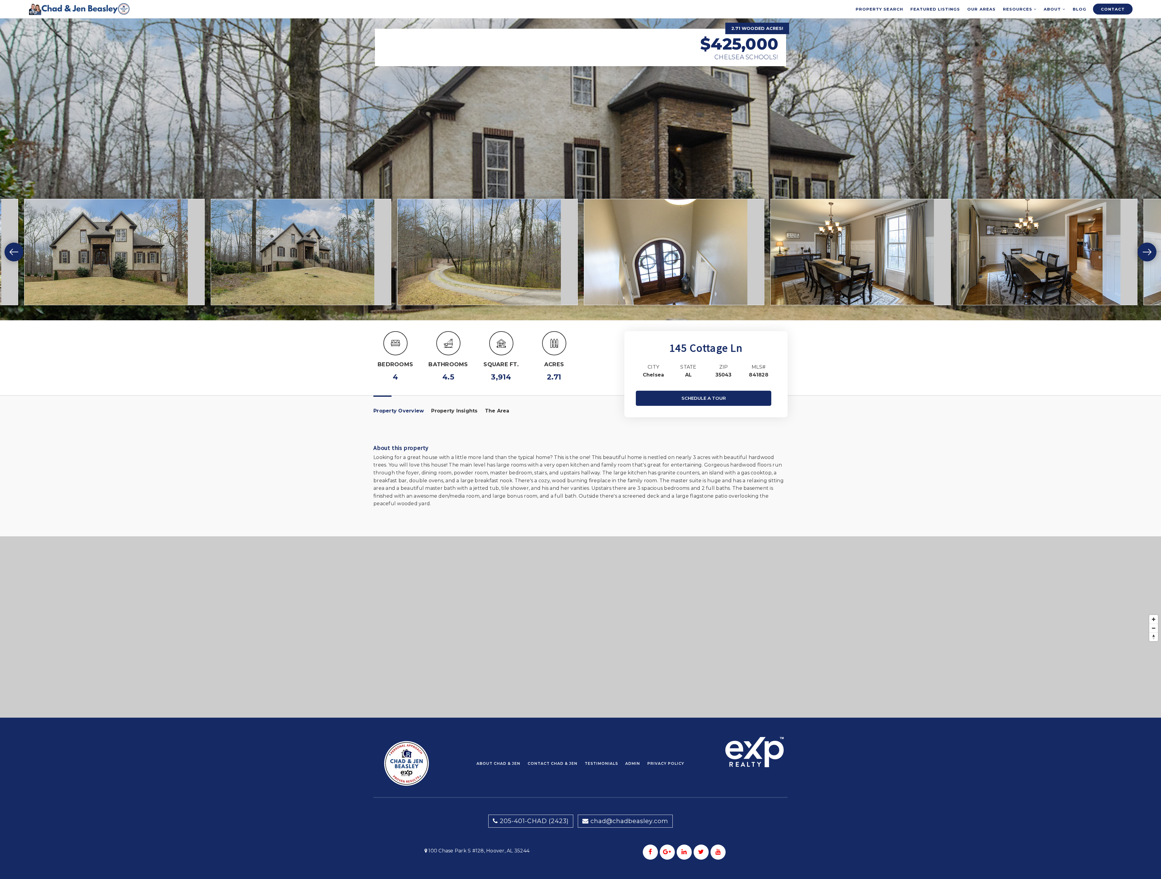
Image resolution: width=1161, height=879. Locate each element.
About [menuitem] (1053, 9)
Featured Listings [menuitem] (935, 9)
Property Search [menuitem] (879, 9)
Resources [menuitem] (1018, 9)
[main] (580, 359)
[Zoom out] (1153, 628)
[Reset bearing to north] (1153, 636)
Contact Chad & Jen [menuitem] (552, 763)
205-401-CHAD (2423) (533, 821)
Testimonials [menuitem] (601, 763)
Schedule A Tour (703, 398)
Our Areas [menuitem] (981, 9)
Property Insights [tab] (454, 411)
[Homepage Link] (79, 8)
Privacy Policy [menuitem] (665, 763)
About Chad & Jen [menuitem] (498, 763)
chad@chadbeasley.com (629, 821)
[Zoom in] (1153, 619)
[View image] (114, 252)
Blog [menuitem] (1079, 9)
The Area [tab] (497, 411)
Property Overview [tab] (398, 411)
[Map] (580, 627)
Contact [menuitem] (1113, 9)
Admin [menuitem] (632, 763)
